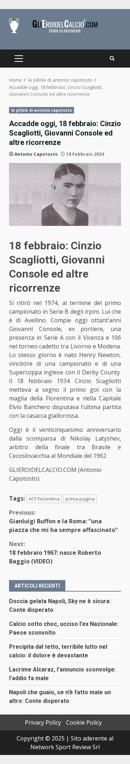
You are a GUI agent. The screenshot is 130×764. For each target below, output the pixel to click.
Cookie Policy (84, 722)
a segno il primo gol (67, 390)
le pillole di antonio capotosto (41, 110)
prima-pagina (80, 498)
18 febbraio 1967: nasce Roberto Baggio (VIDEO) (55, 552)
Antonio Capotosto (36, 154)
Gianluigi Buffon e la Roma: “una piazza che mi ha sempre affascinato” (63, 521)
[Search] (112, 58)
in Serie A (50, 338)
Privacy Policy (43, 722)
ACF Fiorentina (44, 498)
